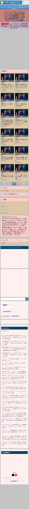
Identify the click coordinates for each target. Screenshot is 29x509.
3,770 (7, 183)
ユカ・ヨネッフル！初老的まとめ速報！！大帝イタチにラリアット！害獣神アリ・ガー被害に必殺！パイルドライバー (14, 403)
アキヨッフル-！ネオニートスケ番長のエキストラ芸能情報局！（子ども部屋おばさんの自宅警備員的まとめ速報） (14, 420)
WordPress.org (5, 212)
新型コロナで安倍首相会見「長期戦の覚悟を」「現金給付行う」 (7, 141)
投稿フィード (4, 206)
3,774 (21, 183)
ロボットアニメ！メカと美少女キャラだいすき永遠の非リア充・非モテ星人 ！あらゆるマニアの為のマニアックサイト (14, 383)
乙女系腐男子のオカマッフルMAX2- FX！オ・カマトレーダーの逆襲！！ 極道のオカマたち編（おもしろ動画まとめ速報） (14, 343)
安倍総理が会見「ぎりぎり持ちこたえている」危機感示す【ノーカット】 (21, 122)
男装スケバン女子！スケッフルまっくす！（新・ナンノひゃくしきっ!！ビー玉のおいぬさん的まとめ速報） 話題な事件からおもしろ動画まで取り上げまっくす (14, 377)
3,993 (26, 183)
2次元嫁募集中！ (14, 481)
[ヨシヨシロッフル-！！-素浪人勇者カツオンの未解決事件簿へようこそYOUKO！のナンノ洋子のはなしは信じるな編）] (14, 426)
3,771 (10, 183)
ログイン (3, 203)
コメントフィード (5, 209)
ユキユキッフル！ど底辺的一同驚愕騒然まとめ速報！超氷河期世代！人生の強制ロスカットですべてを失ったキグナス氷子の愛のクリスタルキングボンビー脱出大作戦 (14, 438)
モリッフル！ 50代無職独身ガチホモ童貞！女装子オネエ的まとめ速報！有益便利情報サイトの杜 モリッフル (14, 432)
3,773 (18, 183)
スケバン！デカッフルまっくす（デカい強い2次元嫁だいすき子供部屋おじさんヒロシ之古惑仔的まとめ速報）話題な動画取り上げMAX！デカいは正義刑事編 (14, 415)
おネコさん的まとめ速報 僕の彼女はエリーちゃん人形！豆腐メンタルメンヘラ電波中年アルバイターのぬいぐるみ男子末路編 (14, 337)
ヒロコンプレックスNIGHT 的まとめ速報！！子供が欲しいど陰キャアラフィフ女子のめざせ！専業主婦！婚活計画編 (14, 443)
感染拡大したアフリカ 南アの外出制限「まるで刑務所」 (7, 177)
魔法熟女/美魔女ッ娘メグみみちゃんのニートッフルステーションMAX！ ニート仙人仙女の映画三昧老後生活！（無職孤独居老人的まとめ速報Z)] (14, 349)
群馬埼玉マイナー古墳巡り (7, 103)
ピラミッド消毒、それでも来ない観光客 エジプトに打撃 (21, 177)
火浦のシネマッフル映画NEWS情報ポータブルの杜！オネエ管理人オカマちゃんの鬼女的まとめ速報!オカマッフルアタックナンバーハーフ (14, 397)
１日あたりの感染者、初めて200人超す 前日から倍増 (21, 159)
